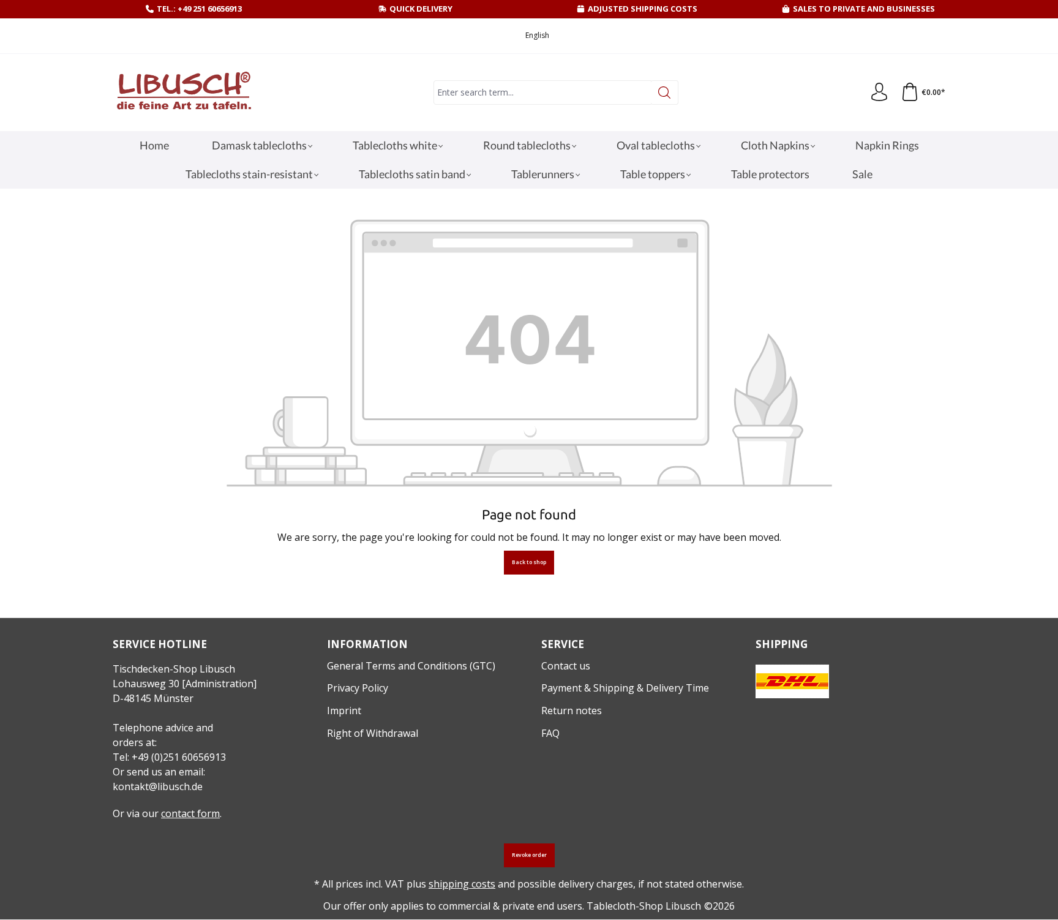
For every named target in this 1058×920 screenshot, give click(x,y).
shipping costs (462, 884)
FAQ (550, 733)
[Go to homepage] (183, 92)
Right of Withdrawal (372, 733)
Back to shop (529, 562)
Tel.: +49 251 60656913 (199, 8)
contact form (190, 813)
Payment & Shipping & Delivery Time (625, 688)
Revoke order (529, 855)
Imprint (344, 710)
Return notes (571, 710)
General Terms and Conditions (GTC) (411, 666)
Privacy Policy (357, 688)
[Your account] (879, 92)
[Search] (664, 92)
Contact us (565, 666)
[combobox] (542, 92)
